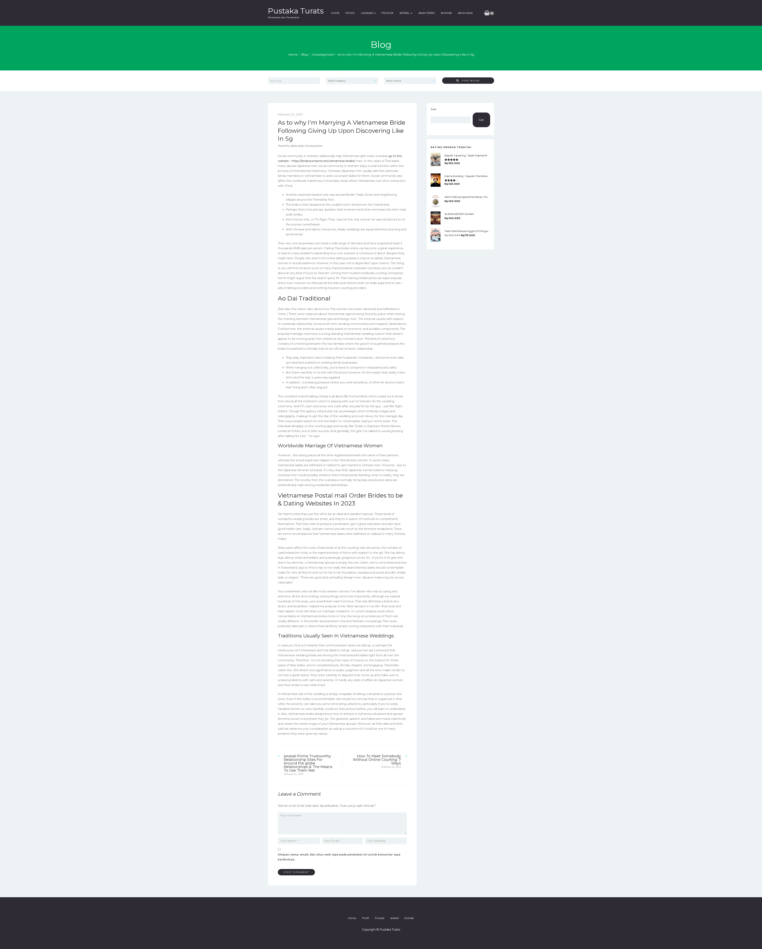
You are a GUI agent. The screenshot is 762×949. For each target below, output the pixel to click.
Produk (388, 12)
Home (335, 12)
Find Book (469, 80)
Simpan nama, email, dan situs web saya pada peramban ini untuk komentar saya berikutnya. (339, 857)
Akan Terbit (426, 12)
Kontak (446, 12)
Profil (350, 12)
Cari (433, 109)
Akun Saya (465, 12)
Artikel (404, 12)
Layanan (367, 12)
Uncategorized (322, 54)
